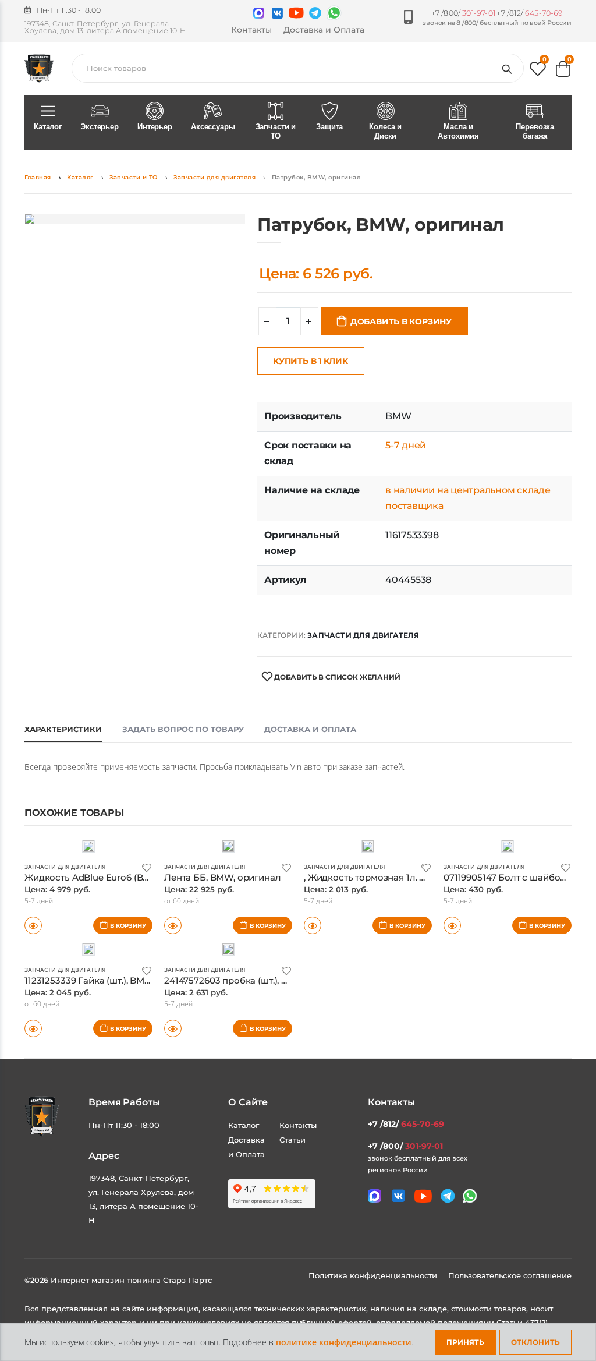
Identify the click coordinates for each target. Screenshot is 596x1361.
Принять (465, 1342)
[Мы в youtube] (296, 13)
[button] (538, 71)
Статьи (292, 1139)
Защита (329, 126)
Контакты (251, 29)
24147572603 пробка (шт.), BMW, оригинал (258, 980)
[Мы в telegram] (315, 13)
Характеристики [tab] (63, 729)
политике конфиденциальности (343, 1342)
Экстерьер (99, 126)
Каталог (48, 126)
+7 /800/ (463, 13)
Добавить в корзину (401, 321)
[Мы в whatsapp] (334, 13)
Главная (37, 177)
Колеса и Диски (385, 131)
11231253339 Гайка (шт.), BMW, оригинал (112, 980)
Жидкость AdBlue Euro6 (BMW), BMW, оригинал (131, 877)
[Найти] (509, 68)
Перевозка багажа (535, 131)
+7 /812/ (529, 13)
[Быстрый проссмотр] (312, 925)
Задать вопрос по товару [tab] (183, 729)
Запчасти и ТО (276, 131)
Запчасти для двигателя (214, 177)
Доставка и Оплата (323, 29)
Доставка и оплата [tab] (310, 729)
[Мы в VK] (277, 13)
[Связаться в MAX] (258, 13)
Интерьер (154, 126)
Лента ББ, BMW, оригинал (222, 877)
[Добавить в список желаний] (146, 867)
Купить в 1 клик (310, 361)
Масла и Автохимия (458, 131)
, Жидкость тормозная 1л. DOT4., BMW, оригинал (412, 877)
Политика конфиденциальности (373, 1275)
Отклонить (535, 1342)
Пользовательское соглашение (510, 1275)
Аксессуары (213, 126)
